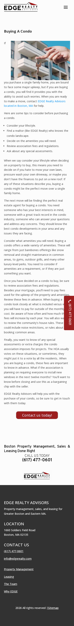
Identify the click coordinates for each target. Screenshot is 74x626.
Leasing (9, 576)
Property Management (19, 569)
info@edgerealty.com (18, 558)
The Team (10, 584)
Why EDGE (11, 591)
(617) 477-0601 (37, 460)
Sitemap (53, 608)
